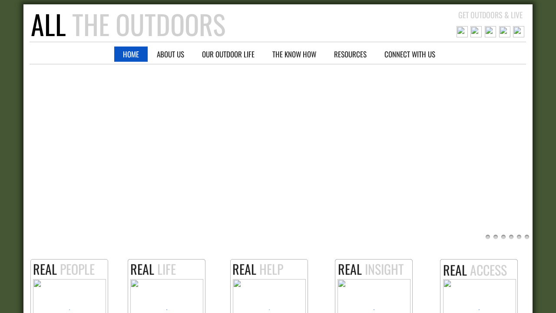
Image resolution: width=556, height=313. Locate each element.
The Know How (294, 54)
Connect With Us (409, 54)
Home (131, 54)
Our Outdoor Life (228, 54)
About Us (170, 54)
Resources (350, 54)
